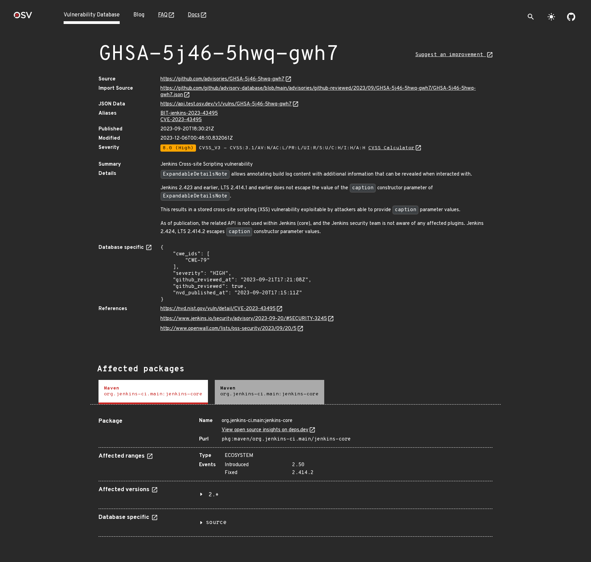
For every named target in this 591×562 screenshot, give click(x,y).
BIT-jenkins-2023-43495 (189, 113)
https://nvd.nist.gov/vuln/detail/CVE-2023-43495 (218, 309)
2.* (214, 494)
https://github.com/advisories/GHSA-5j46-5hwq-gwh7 (222, 79)
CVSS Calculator (391, 148)
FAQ (163, 15)
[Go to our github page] (571, 17)
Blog (138, 15)
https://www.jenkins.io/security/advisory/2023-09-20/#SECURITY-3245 (243, 319)
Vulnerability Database (92, 15)
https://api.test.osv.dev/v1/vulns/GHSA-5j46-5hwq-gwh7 (226, 104)
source (216, 522)
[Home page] (23, 17)
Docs (194, 15)
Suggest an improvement (450, 55)
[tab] (153, 392)
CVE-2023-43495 (181, 120)
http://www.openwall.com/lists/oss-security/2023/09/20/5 (228, 328)
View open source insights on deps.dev (265, 430)
